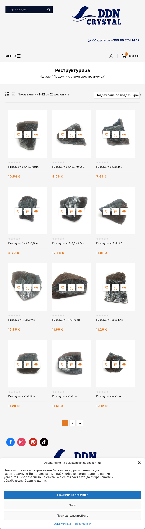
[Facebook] (10, 442)
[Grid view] (7, 94)
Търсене (49, 9)
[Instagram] (22, 442)
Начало (45, 76)
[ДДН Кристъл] (96, 15)
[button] (139, 463)
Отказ (72, 505)
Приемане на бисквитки (72, 495)
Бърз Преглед (36, 134)
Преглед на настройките (72, 516)
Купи (27, 134)
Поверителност (82, 523)
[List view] (13, 94)
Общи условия (62, 523)
